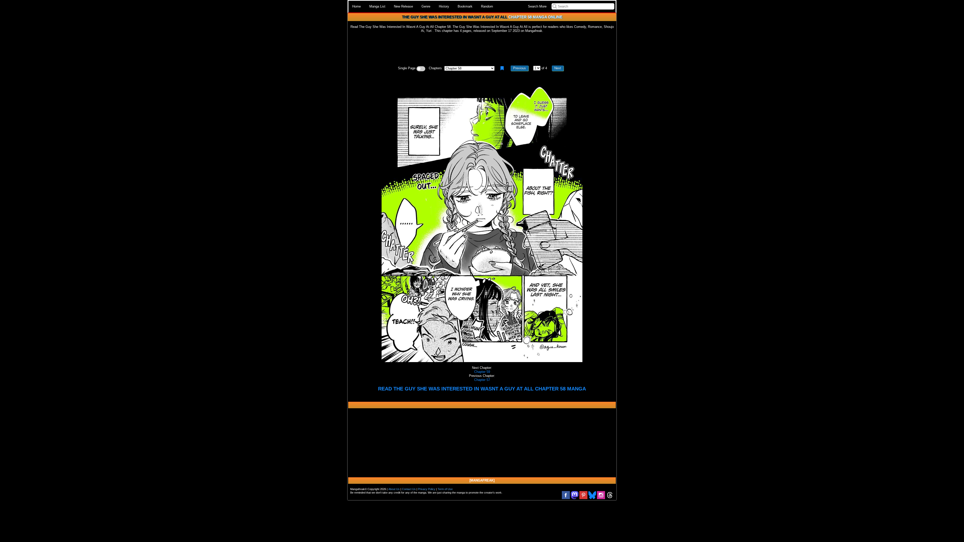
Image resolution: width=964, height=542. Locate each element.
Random (487, 6)
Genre (425, 6)
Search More (537, 6)
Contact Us (409, 489)
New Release (403, 6)
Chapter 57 (482, 380)
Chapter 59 (482, 372)
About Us (394, 489)
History (444, 6)
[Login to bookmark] (502, 68)
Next (557, 68)
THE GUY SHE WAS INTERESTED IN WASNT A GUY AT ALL (454, 17)
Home (356, 6)
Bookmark (465, 6)
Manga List (377, 6)
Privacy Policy (426, 489)
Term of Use (445, 489)
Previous (519, 68)
